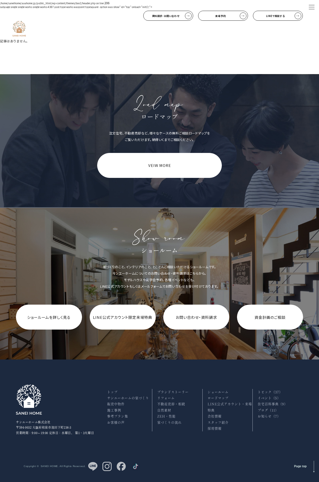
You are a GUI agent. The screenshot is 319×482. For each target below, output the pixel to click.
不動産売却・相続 (171, 404)
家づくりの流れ (169, 422)
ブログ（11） (268, 410)
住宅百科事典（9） (273, 404)
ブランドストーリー (173, 392)
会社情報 (215, 416)
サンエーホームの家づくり (128, 398)
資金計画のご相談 (270, 317)
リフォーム (166, 398)
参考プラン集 (117, 416)
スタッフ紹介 (218, 422)
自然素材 (164, 410)
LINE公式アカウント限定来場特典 (122, 317)
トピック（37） (270, 392)
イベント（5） (269, 398)
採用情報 (215, 428)
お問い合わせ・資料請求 (196, 317)
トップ (112, 392)
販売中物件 (116, 404)
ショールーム (218, 392)
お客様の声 (116, 422)
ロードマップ (218, 398)
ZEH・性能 (166, 416)
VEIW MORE (159, 165)
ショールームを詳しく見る (49, 317)
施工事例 (114, 410)
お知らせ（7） (269, 416)
